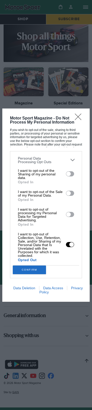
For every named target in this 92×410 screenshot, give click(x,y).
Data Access (53, 288)
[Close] (80, 118)
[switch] (70, 173)
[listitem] (46, 160)
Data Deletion (24, 288)
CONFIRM (29, 269)
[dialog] (46, 205)
